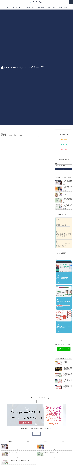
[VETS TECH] (36, 2)
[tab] (58, 177)
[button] (71, 2)
